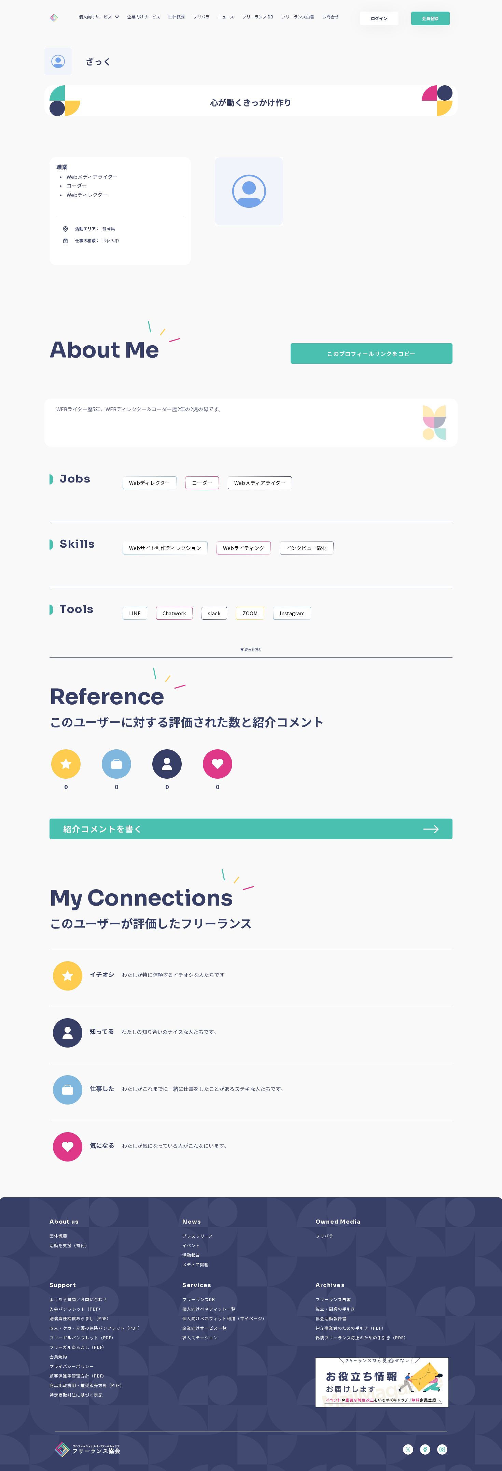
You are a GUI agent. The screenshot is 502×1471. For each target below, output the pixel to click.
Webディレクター (149, 482)
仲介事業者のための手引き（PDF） (351, 1328)
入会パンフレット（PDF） (76, 1309)
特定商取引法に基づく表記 (76, 1395)
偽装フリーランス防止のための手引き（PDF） (362, 1337)
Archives (330, 1285)
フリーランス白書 (297, 16)
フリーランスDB (198, 1299)
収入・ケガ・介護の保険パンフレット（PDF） (96, 1328)
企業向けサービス (143, 16)
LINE (135, 613)
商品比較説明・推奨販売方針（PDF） (87, 1385)
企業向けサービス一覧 (204, 1328)
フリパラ (201, 16)
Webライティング (243, 547)
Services (196, 1285)
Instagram (292, 613)
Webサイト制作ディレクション (165, 547)
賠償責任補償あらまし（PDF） (80, 1318)
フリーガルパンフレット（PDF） (83, 1337)
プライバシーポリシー (72, 1366)
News (191, 1221)
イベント (191, 1245)
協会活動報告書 (331, 1318)
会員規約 (58, 1356)
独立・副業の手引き (335, 1309)
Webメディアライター (259, 482)
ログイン (379, 18)
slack (214, 613)
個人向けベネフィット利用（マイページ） (224, 1318)
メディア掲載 (195, 1264)
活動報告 (191, 1255)
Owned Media (338, 1221)
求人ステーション (200, 1337)
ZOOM (250, 613)
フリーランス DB (257, 16)
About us (64, 1221)
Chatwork (174, 613)
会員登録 (430, 18)
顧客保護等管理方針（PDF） (78, 1376)
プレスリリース (197, 1236)
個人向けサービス (95, 16)
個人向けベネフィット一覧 (209, 1309)
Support (63, 1285)
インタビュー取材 (306, 547)
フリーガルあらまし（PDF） (78, 1347)
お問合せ (330, 16)
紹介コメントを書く (103, 829)
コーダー (202, 482)
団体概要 (176, 16)
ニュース (226, 16)
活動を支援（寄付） (69, 1245)
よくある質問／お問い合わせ (78, 1299)
